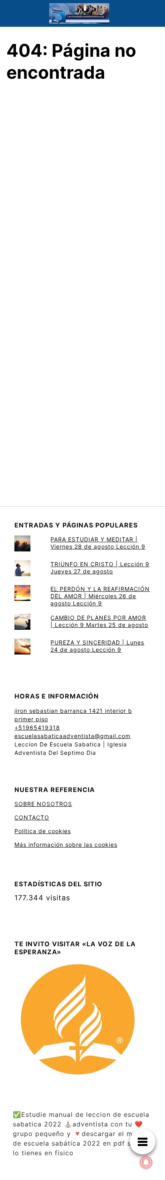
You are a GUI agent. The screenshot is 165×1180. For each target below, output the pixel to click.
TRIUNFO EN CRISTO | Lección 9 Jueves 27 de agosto (99, 568)
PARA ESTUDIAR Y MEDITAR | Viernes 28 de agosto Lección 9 (97, 543)
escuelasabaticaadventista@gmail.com (72, 735)
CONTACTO (31, 817)
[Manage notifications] (146, 1162)
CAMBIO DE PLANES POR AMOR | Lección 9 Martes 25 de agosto (99, 621)
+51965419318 (37, 727)
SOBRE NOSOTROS (43, 803)
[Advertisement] (82, 193)
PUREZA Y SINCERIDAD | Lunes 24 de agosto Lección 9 (97, 646)
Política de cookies (42, 831)
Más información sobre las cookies (65, 844)
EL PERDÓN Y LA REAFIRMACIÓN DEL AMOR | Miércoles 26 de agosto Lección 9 (100, 596)
